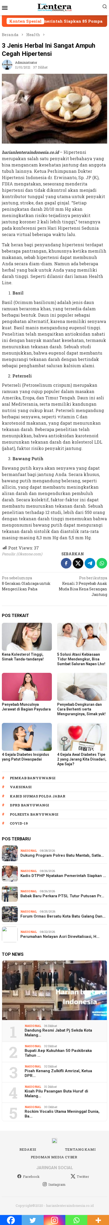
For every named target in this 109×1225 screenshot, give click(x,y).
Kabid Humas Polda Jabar (37, 796)
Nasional (28, 850)
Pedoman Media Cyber (54, 1157)
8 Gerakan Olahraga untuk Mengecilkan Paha (26, 583)
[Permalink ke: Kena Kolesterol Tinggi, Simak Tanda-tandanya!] (27, 637)
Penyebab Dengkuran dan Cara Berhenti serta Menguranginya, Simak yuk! (81, 709)
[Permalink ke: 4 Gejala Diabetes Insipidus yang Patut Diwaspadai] (27, 737)
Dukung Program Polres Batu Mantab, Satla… (62, 855)
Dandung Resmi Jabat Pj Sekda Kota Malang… (58, 1032)
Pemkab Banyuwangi (33, 778)
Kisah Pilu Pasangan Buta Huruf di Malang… (56, 1093)
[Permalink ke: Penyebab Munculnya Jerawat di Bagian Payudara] (27, 687)
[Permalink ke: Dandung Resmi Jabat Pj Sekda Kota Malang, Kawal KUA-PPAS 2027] (54, 990)
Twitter (83, 1176)
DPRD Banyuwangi (29, 805)
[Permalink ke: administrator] (7, 64)
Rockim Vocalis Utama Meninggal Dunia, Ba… (62, 1114)
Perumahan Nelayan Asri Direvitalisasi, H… (59, 936)
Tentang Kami (80, 1149)
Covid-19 (19, 823)
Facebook (31, 1176)
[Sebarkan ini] (66, 563)
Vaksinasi (21, 787)
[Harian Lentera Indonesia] (54, 7)
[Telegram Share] (90, 563)
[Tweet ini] (78, 563)
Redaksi (27, 1149)
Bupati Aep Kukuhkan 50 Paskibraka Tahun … (58, 1053)
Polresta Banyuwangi (34, 814)
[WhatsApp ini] (102, 563)
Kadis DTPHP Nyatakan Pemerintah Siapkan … (63, 875)
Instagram (57, 1184)
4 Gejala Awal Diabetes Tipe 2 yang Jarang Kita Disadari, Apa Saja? (81, 759)
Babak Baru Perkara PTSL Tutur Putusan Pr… (62, 896)
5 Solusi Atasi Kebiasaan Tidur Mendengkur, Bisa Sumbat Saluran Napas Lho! (81, 659)
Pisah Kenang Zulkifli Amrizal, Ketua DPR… (58, 1073)
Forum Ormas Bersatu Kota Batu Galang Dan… (63, 916)
